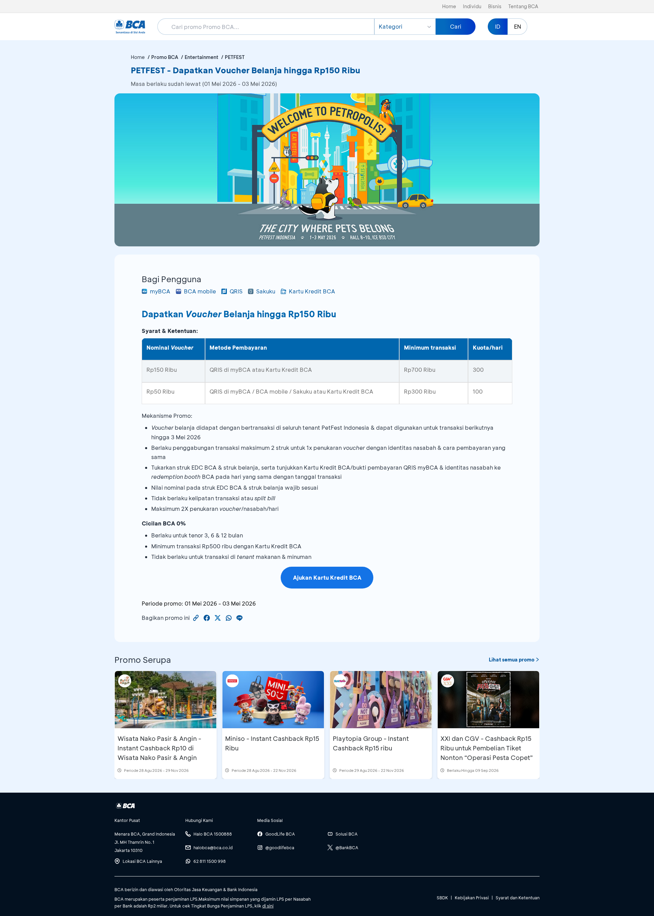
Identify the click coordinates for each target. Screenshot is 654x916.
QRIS (236, 291)
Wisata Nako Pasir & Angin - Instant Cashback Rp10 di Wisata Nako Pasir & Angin (159, 748)
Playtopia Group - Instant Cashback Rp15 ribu (371, 743)
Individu (472, 6)
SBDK (442, 897)
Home (449, 6)
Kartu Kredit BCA (312, 291)
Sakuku (265, 291)
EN (517, 26)
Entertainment (201, 57)
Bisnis (494, 6)
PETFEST (235, 57)
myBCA (160, 291)
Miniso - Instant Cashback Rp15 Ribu (272, 743)
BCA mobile (200, 291)
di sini (268, 906)
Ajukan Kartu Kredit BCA (327, 577)
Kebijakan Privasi (472, 897)
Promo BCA (164, 57)
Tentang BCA (523, 6)
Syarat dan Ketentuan (518, 897)
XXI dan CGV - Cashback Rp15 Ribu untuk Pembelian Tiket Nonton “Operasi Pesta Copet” (486, 748)
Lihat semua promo (511, 659)
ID (497, 26)
